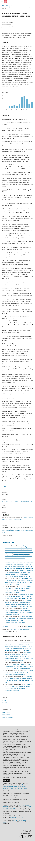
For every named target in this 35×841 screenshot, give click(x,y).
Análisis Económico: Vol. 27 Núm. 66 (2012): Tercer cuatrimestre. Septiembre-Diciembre (19, 672)
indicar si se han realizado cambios (17, 807)
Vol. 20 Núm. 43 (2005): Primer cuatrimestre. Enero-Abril (15, 7)
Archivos (8, 5)
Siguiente (29, 626)
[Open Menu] (1, 1)
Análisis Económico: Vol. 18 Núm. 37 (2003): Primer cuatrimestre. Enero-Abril (19, 680)
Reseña (26, 670)
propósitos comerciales (16, 817)
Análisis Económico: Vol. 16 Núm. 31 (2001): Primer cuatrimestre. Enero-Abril (17, 590)
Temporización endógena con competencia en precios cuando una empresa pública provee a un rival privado (19, 572)
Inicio (3, 5)
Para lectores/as (6, 712)
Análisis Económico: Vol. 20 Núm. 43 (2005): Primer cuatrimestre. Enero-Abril (17, 688)
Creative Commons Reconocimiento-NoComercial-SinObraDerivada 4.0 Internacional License (15, 786)
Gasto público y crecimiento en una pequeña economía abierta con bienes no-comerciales (19, 548)
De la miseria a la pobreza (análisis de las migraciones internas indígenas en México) (18, 602)
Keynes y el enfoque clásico (21, 554)
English (4, 700)
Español (4, 702)
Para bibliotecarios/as (7, 717)
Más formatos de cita (8, 535)
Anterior (5, 626)
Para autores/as (6, 714)
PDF (5, 486)
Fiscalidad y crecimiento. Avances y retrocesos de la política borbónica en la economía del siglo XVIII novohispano (19, 564)
